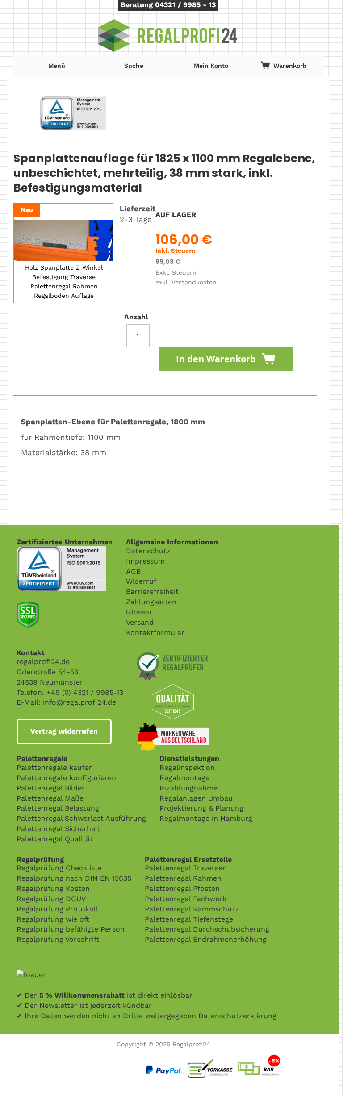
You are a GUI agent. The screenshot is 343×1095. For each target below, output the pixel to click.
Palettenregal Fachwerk (185, 898)
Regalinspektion (187, 767)
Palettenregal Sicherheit (58, 828)
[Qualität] (61, 551)
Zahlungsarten (151, 602)
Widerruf (141, 581)
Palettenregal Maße (50, 798)
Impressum (145, 561)
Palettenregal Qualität (55, 839)
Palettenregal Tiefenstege (189, 919)
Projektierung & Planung (201, 808)
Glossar (139, 612)
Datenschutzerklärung (237, 1015)
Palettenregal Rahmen (183, 878)
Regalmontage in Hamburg (205, 818)
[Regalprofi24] (168, 35)
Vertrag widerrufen (64, 731)
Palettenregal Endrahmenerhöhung (206, 939)
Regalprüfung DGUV (51, 898)
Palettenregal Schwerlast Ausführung (81, 818)
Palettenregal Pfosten (182, 888)
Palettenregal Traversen (186, 868)
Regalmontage (184, 777)
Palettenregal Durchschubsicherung (207, 929)
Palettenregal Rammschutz (192, 909)
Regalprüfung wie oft (53, 919)
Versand (140, 622)
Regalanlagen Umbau (196, 798)
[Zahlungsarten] (233, 1055)
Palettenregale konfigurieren (66, 777)
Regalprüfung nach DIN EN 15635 (74, 878)
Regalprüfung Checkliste (59, 868)
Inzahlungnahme (188, 788)
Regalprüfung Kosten (53, 888)
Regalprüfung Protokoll (57, 909)
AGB (133, 571)
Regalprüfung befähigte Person (71, 929)
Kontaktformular (155, 632)
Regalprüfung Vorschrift (58, 939)
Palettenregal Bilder (51, 788)
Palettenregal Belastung (58, 808)
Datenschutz (148, 551)
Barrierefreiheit (152, 591)
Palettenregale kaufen (55, 767)
